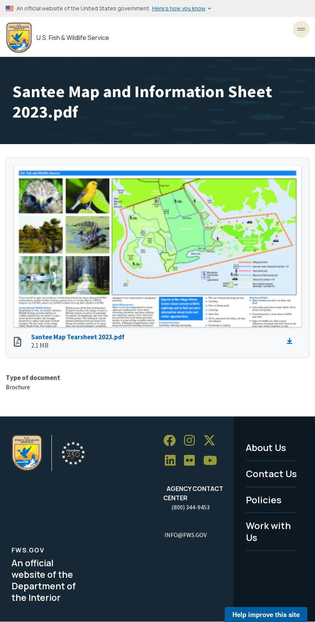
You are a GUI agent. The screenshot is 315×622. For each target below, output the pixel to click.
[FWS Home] (19, 38)
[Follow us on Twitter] (212, 441)
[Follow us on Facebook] (172, 441)
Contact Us (271, 473)
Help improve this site (266, 614)
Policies (264, 499)
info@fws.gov (185, 535)
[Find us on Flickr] (192, 461)
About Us (266, 447)
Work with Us (268, 531)
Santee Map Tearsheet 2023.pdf (77, 337)
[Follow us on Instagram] (192, 441)
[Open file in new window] (17, 342)
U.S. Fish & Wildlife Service (72, 38)
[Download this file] (291, 341)
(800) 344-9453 (190, 507)
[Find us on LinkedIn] (173, 461)
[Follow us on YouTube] (212, 461)
